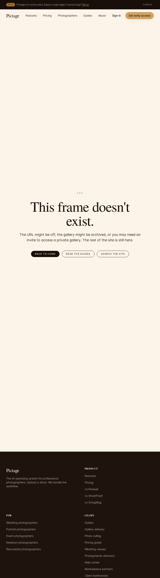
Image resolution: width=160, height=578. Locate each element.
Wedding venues (95, 549)
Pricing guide (93, 542)
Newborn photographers (22, 542)
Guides (87, 15)
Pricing (47, 15)
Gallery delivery (95, 529)
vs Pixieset (91, 489)
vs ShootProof (94, 495)
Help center (92, 562)
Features (31, 15)
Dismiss (147, 4)
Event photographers (19, 535)
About (102, 15)
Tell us (85, 4)
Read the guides (78, 253)
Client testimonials (96, 575)
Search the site (113, 253)
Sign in (116, 15)
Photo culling (93, 535)
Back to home (45, 253)
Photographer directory (100, 555)
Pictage (12, 15)
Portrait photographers (21, 529)
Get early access (140, 15)
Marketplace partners (99, 569)
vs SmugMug (93, 502)
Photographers (67, 15)
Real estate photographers (23, 549)
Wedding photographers (21, 522)
